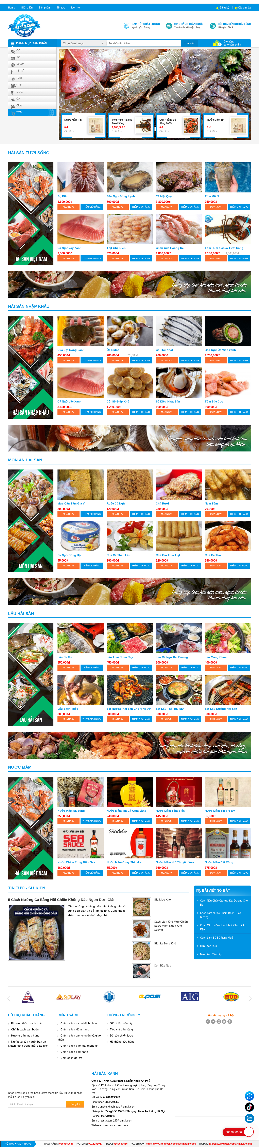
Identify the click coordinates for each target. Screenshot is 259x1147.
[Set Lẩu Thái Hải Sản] (179, 690)
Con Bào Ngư (162, 965)
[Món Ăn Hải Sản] (30, 520)
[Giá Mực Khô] (141, 907)
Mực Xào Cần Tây (211, 954)
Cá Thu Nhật (164, 350)
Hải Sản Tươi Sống (28, 153)
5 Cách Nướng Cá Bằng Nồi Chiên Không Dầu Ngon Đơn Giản (62, 900)
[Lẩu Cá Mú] (80, 638)
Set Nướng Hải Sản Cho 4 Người (129, 708)
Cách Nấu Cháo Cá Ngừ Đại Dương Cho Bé (224, 902)
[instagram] (219, 1021)
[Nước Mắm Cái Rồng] (228, 843)
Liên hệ (75, 7)
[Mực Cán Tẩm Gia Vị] (80, 484)
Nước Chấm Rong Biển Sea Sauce (76, 863)
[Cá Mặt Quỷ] (179, 177)
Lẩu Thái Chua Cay (120, 657)
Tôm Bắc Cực (214, 401)
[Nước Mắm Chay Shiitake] (130, 843)
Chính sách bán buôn (25, 1029)
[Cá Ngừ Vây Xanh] (80, 229)
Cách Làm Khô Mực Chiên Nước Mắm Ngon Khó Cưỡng (171, 925)
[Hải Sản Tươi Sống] (30, 213)
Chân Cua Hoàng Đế (170, 248)
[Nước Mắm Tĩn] (190, 126)
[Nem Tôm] (228, 484)
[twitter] (213, 1021)
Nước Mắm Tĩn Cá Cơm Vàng (126, 810)
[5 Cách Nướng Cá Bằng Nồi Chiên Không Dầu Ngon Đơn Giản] (36, 932)
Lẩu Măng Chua (216, 657)
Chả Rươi (162, 503)
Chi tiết (68, 131)
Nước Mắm (20, 767)
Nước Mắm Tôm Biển (170, 810)
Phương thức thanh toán (26, 1023)
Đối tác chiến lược (121, 1035)
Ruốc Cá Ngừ (116, 503)
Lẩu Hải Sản (21, 613)
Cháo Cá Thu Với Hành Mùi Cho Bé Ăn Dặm (223, 927)
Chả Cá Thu (213, 555)
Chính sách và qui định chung (80, 1023)
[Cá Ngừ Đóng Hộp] (80, 536)
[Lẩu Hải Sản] (30, 674)
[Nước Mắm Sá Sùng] (80, 792)
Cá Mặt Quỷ (164, 196)
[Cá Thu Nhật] (179, 331)
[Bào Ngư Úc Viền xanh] (228, 331)
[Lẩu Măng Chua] (228, 638)
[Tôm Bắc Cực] (228, 382)
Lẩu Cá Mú (64, 657)
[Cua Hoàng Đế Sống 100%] (143, 126)
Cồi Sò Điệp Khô (118, 401)
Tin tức (61, 7)
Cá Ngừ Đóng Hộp (70, 555)
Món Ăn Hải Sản (25, 460)
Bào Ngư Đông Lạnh (121, 196)
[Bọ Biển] (80, 177)
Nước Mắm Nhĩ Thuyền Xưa (175, 862)
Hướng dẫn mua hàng (25, 1035)
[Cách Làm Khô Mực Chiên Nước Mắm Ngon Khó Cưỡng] (141, 929)
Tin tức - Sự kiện (26, 888)
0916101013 (95, 1143)
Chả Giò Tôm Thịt (168, 555)
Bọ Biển (62, 196)
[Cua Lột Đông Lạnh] (80, 331)
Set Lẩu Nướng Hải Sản (221, 708)
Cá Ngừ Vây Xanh (69, 248)
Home (11, 7)
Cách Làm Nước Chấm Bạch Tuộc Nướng (220, 915)
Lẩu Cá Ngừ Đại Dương (172, 657)
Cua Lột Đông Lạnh (71, 350)
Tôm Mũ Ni (212, 196)
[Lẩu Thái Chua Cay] (130, 638)
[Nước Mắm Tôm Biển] (179, 792)
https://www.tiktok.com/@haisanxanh (230, 1143)
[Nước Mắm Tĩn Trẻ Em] (228, 792)
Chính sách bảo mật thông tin (79, 1045)
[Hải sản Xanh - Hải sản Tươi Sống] (24, 25)
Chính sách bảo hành (74, 1051)
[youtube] (224, 1021)
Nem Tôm (211, 503)
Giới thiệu (27, 7)
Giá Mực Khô (162, 899)
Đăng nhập (244, 7)
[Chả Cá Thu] (228, 536)
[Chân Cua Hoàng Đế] (179, 229)
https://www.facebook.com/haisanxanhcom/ (171, 1143)
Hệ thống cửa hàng (122, 1041)
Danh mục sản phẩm (31, 43)
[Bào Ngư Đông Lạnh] (130, 177)
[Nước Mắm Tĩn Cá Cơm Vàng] (130, 792)
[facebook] (208, 1021)
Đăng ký (224, 7)
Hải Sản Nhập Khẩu (28, 306)
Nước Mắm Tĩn (168, 119)
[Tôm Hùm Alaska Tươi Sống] (95, 126)
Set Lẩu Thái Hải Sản (170, 708)
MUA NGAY (68, 207)
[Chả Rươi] (179, 484)
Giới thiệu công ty (121, 1023)
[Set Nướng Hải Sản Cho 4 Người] (130, 690)
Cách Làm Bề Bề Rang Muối (217, 937)
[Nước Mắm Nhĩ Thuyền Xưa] (179, 843)
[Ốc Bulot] (130, 331)
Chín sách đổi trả (71, 1057)
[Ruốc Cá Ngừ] (130, 484)
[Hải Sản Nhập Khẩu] (30, 367)
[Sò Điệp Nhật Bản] (179, 382)
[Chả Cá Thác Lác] (130, 536)
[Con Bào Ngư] (141, 971)
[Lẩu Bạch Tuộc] (80, 690)
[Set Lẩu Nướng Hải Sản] (228, 690)
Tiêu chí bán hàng (121, 1029)
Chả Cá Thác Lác (118, 555)
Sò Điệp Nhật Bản (168, 401)
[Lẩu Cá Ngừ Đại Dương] (179, 638)
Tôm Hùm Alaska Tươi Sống (224, 248)
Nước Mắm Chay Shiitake (124, 862)
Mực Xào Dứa (208, 945)
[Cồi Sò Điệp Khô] (130, 382)
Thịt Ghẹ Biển (116, 248)
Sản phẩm (45, 7)
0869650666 (66, 1143)
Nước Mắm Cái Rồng (219, 862)
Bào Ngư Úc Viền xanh (220, 350)
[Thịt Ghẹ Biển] (130, 229)
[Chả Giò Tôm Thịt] (179, 536)
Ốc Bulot (113, 350)
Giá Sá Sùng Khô (165, 943)
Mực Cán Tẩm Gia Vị (71, 503)
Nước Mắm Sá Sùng (71, 810)
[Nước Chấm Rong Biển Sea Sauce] (80, 843)
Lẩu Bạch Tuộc (67, 708)
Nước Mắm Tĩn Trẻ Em (220, 810)
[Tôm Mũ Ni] (228, 177)
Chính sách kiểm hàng (75, 1029)
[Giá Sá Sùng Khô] (141, 951)
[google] (229, 1021)
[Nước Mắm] (30, 828)
